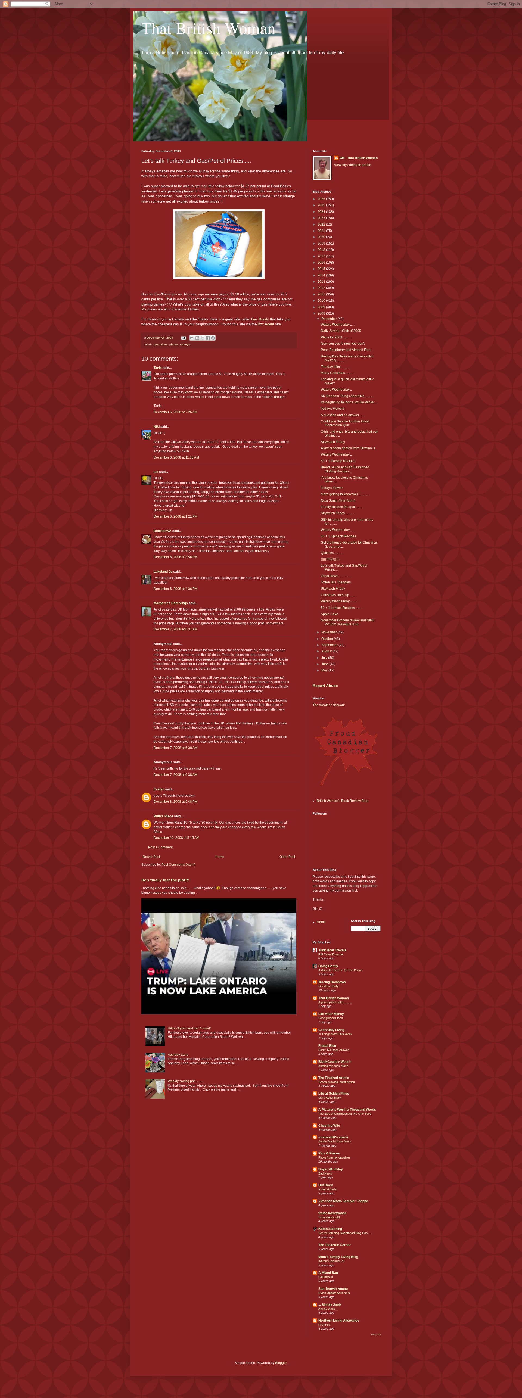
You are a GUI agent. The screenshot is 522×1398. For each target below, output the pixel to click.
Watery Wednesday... (336, 389)
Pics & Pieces (329, 1153)
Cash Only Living (331, 1030)
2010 (322, 301)
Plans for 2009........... (336, 337)
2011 (322, 294)
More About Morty (330, 1097)
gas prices (161, 344)
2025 (322, 205)
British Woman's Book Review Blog (342, 801)
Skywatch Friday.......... (337, 513)
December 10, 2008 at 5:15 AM (176, 838)
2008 (322, 313)
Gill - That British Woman (359, 158)
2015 (322, 269)
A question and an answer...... (342, 415)
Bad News (325, 1173)
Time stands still (329, 1217)
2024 (322, 212)
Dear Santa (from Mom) (338, 501)
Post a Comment (160, 847)
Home (219, 857)
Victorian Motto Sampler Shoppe (343, 1201)
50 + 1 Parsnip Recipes (338, 461)
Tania (158, 368)
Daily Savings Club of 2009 (341, 331)
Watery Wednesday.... (337, 454)
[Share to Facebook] (207, 338)
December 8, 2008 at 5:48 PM (175, 802)
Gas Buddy (260, 319)
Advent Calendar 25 (331, 1261)
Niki (157, 427)
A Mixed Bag (328, 1273)
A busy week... (328, 1308)
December (329, 319)
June (325, 664)
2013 (322, 282)
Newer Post (151, 857)
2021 (322, 231)
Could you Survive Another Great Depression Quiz (345, 423)
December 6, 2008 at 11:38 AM (176, 457)
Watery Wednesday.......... (339, 601)
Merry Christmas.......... (337, 373)
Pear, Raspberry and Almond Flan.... (347, 350)
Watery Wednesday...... (337, 324)
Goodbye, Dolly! (329, 986)
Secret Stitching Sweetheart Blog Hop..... (345, 1233)
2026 (322, 199)
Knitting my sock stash (333, 1065)
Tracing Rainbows (332, 982)
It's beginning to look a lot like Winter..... (349, 402)
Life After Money (331, 1014)
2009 (322, 307)
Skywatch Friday (333, 442)
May (324, 670)
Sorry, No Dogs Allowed (333, 1049)
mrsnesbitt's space (333, 1137)
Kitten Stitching (330, 1229)
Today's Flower (332, 488)
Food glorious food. (331, 1018)
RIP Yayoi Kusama (330, 954)
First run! (324, 1324)
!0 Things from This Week (335, 1034)
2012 (322, 288)
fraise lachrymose (332, 1213)
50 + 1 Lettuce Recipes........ (341, 608)
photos (173, 344)
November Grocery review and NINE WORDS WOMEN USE (348, 622)
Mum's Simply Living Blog (338, 1257)
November (329, 632)
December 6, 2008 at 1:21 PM (175, 516)
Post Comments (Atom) (178, 865)
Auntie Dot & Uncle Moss (334, 1141)
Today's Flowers (332, 408)
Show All (376, 1334)
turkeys (185, 344)
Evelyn (159, 789)
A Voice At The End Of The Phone (340, 970)
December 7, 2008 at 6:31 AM (175, 629)
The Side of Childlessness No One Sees (344, 1113)
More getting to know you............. (344, 494)
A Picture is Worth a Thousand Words (347, 1109)
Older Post (287, 857)
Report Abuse (325, 685)
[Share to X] (202, 338)
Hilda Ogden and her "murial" (189, 1028)
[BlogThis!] (197, 338)
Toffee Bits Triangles (336, 582)
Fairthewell (325, 1276)
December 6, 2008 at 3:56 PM (175, 557)
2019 (322, 243)
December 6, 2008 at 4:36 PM (175, 589)
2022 (322, 224)
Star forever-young (333, 1289)
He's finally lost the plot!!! (165, 880)
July (324, 658)
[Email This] (192, 338)
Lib (156, 472)
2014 (322, 275)
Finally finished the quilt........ (341, 507)
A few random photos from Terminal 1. (348, 448)
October (327, 639)
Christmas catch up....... (338, 595)
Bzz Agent (266, 324)
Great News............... (335, 576)
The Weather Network (329, 705)
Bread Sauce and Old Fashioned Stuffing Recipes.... (345, 469)
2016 (322, 262)
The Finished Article (333, 1078)
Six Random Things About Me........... (347, 396)
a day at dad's (327, 1189)
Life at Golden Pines (333, 1093)
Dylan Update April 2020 (334, 1292)
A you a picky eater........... (335, 1002)
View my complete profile (352, 165)
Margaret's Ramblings (171, 603)
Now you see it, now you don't (343, 343)
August (327, 651)
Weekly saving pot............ (186, 1081)
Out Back (325, 1185)
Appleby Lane (178, 1055)
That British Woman (208, 28)
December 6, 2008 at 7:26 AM (175, 412)
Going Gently (328, 966)
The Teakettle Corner (334, 1245)
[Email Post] (183, 337)
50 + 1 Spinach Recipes (338, 536)
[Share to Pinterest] (213, 338)
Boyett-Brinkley (330, 1169)
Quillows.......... (331, 553)
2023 (322, 218)
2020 (322, 237)
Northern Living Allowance (338, 1320)
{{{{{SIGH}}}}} (330, 559)
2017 (322, 256)
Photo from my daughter (334, 1157)
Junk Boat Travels (332, 950)
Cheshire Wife (329, 1126)
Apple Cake (329, 614)
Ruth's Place (163, 816)
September (329, 645)
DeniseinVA (163, 531)
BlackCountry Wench (334, 1062)
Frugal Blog (327, 1046)
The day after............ (335, 367)
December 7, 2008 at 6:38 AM (175, 748)
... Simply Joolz (329, 1305)
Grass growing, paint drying (336, 1081)
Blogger (281, 1363)
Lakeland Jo (163, 572)
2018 (322, 250)
